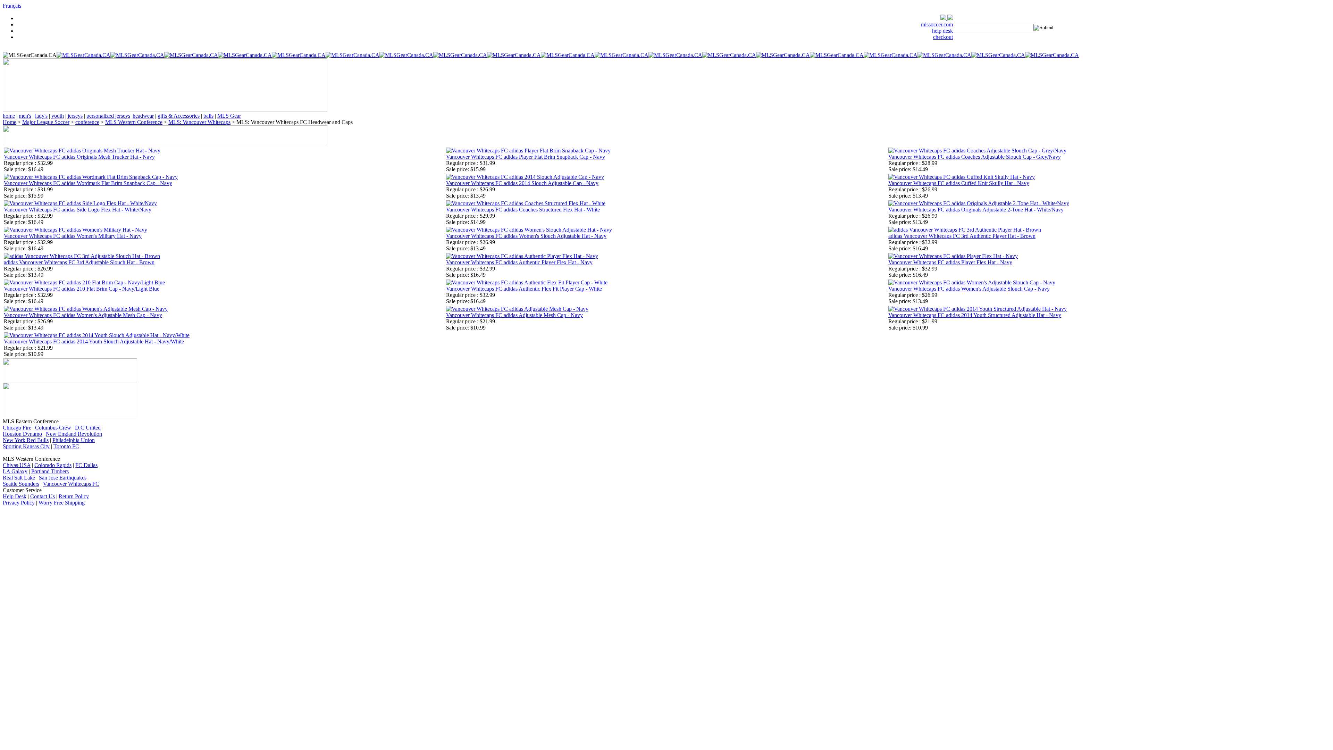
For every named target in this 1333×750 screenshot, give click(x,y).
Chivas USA (17, 465)
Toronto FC (66, 446)
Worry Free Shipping (62, 503)
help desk (942, 31)
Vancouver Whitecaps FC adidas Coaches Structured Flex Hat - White (523, 209)
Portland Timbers (50, 471)
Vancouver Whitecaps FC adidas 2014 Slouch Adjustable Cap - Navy (522, 183)
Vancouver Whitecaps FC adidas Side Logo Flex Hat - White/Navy (77, 209)
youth (57, 116)
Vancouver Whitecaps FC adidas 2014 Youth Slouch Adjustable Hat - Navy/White (94, 341)
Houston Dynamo (22, 434)
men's (25, 116)
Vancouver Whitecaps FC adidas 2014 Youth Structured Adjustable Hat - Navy (974, 315)
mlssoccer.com (937, 24)
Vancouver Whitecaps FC (71, 484)
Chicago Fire (17, 428)
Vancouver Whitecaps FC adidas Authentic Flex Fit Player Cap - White (524, 289)
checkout (943, 37)
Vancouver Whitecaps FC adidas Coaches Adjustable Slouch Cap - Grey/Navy (974, 157)
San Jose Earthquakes (62, 478)
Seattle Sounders (21, 484)
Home (9, 122)
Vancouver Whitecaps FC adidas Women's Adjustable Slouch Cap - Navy (969, 289)
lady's (41, 116)
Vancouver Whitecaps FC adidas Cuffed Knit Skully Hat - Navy (958, 183)
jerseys (75, 116)
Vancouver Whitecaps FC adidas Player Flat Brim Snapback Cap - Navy (525, 157)
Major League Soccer (45, 122)
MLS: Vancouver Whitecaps (199, 122)
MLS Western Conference (133, 122)
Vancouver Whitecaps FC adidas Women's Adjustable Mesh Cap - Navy (83, 315)
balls (208, 116)
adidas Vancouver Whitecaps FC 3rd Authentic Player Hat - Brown (962, 236)
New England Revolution (74, 434)
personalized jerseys (108, 116)
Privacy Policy (19, 503)
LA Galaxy (15, 471)
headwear (143, 116)
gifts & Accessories (179, 116)
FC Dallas (86, 465)
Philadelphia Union (73, 440)
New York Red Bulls (26, 440)
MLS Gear (229, 116)
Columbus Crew (53, 428)
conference (87, 122)
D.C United (88, 428)
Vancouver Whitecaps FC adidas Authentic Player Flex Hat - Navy (519, 262)
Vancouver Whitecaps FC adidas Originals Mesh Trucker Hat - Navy (79, 157)
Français (12, 6)
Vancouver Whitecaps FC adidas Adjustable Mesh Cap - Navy (514, 315)
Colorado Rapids (53, 465)
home (9, 116)
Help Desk (14, 496)
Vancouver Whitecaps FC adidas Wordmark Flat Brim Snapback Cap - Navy (88, 183)
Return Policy (74, 496)
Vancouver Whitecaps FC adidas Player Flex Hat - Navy (950, 262)
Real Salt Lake (19, 478)
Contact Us (42, 496)
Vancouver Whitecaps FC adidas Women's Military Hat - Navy (73, 236)
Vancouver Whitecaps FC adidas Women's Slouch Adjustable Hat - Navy (526, 236)
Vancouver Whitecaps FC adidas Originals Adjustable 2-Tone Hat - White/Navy (976, 209)
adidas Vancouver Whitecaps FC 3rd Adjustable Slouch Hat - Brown (79, 262)
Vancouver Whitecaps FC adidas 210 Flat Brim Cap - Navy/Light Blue (81, 289)
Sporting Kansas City (26, 446)
